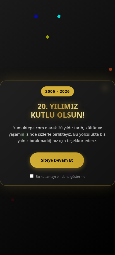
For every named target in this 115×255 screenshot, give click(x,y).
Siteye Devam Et (57, 160)
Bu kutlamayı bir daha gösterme (60, 176)
